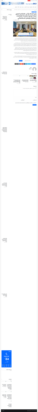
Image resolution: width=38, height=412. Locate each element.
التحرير (31, 67)
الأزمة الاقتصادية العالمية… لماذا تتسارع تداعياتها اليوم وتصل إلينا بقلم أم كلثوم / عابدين (4, 240)
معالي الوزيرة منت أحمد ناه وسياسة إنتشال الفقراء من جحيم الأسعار (4, 295)
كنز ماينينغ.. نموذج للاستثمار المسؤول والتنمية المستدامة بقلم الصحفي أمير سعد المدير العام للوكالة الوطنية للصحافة (4, 129)
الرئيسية (35, 9)
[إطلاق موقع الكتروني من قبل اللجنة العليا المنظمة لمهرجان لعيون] (33, 77)
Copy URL (21, 60)
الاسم (35, 97)
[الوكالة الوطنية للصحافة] (31, 3)
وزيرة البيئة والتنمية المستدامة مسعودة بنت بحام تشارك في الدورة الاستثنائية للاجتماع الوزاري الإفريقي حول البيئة (9, 396)
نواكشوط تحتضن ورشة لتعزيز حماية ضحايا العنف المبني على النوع (20, 0)
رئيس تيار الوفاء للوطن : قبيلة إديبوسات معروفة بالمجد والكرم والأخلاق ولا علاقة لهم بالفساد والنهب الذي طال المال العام (16, 81)
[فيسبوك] (30, 68)
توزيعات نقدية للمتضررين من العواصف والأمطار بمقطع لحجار (9, 405)
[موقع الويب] (31, 68)
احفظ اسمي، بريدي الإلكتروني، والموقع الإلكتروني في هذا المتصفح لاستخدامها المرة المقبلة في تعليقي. (25, 102)
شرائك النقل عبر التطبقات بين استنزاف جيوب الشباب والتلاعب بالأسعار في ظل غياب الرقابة (4, 184)
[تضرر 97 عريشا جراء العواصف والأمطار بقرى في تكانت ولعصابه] (4, 392)
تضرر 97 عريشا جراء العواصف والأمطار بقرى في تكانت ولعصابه (4, 395)
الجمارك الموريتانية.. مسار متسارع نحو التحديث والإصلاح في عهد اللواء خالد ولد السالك (4, 18)
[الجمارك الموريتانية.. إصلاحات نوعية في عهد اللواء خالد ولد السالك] (9, 99)
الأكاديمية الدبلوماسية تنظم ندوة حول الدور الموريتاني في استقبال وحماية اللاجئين (25, 80)
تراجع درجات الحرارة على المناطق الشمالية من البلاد (4, 385)
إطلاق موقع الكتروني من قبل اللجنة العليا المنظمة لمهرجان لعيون (33, 80)
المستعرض (33, 9)
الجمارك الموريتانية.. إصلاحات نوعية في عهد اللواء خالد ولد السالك (4, 73)
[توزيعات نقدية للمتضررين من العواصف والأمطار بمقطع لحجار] (9, 402)
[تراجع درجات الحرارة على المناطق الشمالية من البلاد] (4, 382)
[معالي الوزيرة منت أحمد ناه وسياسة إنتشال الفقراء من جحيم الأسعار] (9, 321)
